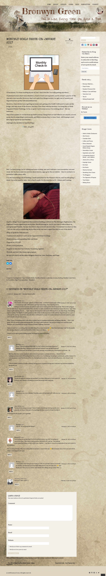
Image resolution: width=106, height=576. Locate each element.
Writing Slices (86, 182)
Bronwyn (18, 344)
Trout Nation (86, 180)
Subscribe (84, 71)
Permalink (32, 280)
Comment (11, 503)
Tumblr (19, 227)
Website (11, 540)
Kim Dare (85, 165)
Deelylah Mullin (30, 278)
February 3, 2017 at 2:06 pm (69, 426)
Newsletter (11, 280)
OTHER (71, 4)
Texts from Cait (87, 94)
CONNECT (95, 4)
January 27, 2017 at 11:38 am (68, 346)
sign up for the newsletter (51, 172)
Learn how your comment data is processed (48, 558)
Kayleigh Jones (87, 162)
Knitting (60, 278)
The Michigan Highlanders (63, 222)
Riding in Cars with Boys (89, 91)
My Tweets (84, 112)
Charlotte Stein (87, 138)
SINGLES (63, 4)
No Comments (69, 41)
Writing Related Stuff (88, 99)
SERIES (55, 4)
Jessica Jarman (54, 278)
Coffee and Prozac (88, 141)
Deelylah (49, 255)
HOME (49, 4)
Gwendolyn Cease (88, 150)
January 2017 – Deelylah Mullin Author (24, 294)
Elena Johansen (87, 143)
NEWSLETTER (85, 4)
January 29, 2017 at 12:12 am (68, 408)
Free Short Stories (40, 278)
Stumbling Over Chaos (89, 172)
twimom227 (17, 437)
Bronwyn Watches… (88, 84)
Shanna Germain (87, 170)
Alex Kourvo (17, 376)
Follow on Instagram (90, 117)
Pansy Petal (17, 301)
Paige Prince (18, 280)
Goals (47, 278)
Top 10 (84, 96)
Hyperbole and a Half (88, 153)
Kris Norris (85, 167)
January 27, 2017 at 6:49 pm (68, 378)
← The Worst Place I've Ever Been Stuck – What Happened (20, 563)
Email (10, 533)
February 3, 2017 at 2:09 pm (69, 393)
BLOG (77, 4)
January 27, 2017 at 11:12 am (68, 303)
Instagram (10, 227)
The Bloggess (86, 175)
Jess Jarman (17, 406)
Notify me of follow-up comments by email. (21, 546)
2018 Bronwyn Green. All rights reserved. (19, 573)
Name (10, 525)
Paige (57, 255)
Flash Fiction (86, 86)
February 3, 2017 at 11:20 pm (68, 480)
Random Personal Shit (89, 89)
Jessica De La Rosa (88, 159)
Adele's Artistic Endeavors (90, 133)
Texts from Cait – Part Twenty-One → (66, 563)
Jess (45, 169)
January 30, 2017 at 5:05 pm (68, 439)
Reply (10, 337)
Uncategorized (17, 278)
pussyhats (25, 280)
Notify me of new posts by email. (18, 549)
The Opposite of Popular (89, 177)
